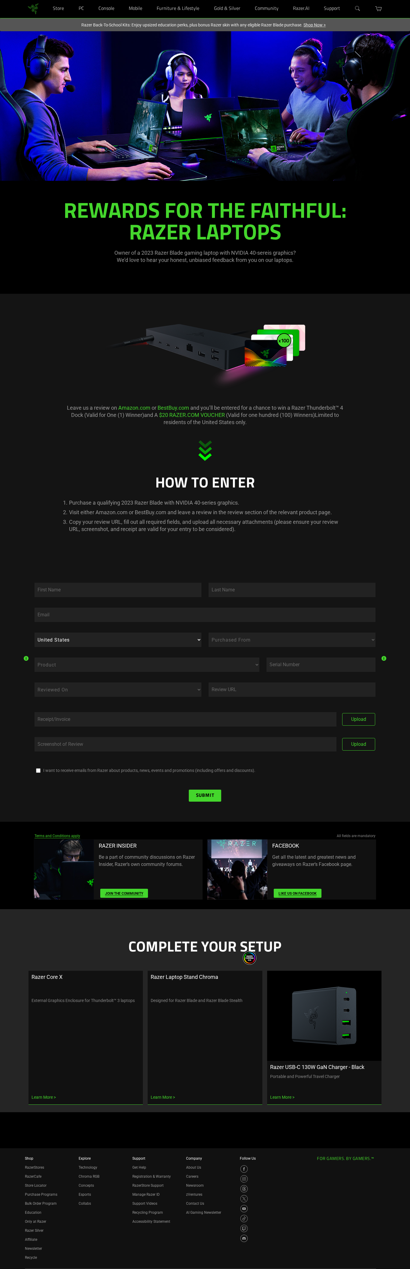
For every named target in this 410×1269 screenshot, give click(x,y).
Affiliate (31, 1239)
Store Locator (36, 1185)
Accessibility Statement (151, 1221)
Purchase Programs (41, 1194)
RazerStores (34, 1167)
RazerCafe (33, 1176)
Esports (85, 1194)
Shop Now (314, 25)
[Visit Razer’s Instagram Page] (244, 1179)
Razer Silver (34, 1230)
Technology (88, 1167)
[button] (378, 8)
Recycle (31, 1257)
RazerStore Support (148, 1185)
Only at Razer (35, 1221)
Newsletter (33, 1248)
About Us (193, 1167)
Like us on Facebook (298, 893)
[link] (33, 8)
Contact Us (195, 1203)
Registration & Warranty (151, 1176)
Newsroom (195, 1185)
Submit (205, 795)
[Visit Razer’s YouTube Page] (244, 1208)
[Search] (358, 9)
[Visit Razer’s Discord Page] (244, 1238)
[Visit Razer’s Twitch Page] (244, 1228)
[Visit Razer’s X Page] (244, 1199)
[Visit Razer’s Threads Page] (244, 1189)
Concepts (86, 1185)
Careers (192, 1176)
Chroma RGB (89, 1176)
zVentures (194, 1194)
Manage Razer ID (146, 1194)
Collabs (85, 1203)
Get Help (139, 1167)
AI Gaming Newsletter (203, 1212)
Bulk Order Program (41, 1203)
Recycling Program (147, 1212)
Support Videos (144, 1203)
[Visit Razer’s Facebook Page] (244, 1169)
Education (33, 1212)
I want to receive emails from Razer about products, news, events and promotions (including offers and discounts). (149, 770)
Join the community (124, 893)
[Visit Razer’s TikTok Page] (244, 1218)
